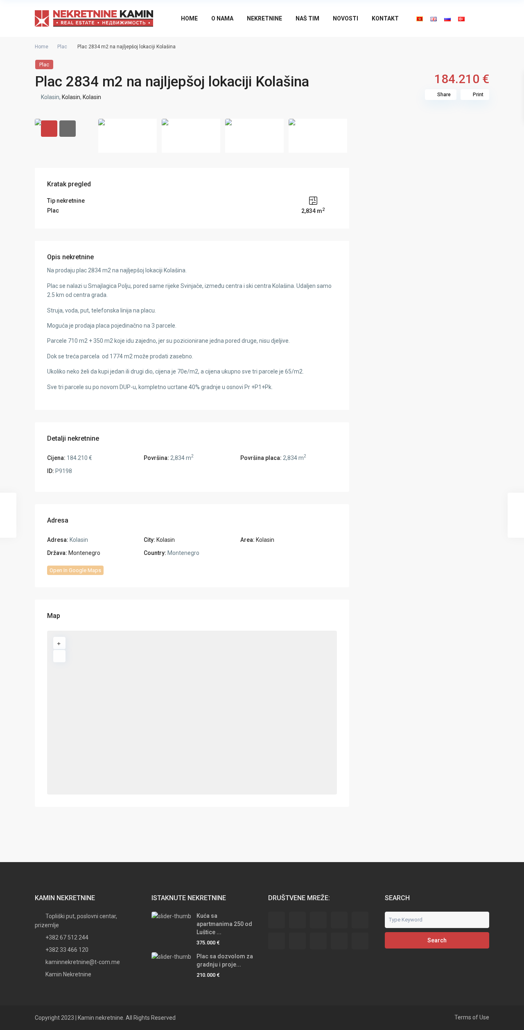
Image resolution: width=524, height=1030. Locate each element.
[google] (360, 920)
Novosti (345, 18)
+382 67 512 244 (66, 937)
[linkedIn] (276, 941)
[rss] (297, 920)
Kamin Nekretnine (68, 974)
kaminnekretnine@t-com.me (82, 962)
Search (437, 940)
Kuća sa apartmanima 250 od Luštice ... (224, 923)
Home (189, 18)
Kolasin (71, 97)
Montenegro (84, 553)
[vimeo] (360, 941)
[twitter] (318, 920)
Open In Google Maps (75, 570)
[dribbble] (339, 920)
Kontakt (385, 18)
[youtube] (339, 941)
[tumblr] (297, 941)
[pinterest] (318, 941)
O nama (222, 18)
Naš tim (307, 18)
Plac (62, 47)
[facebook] (276, 920)
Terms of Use (471, 1017)
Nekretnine (264, 18)
